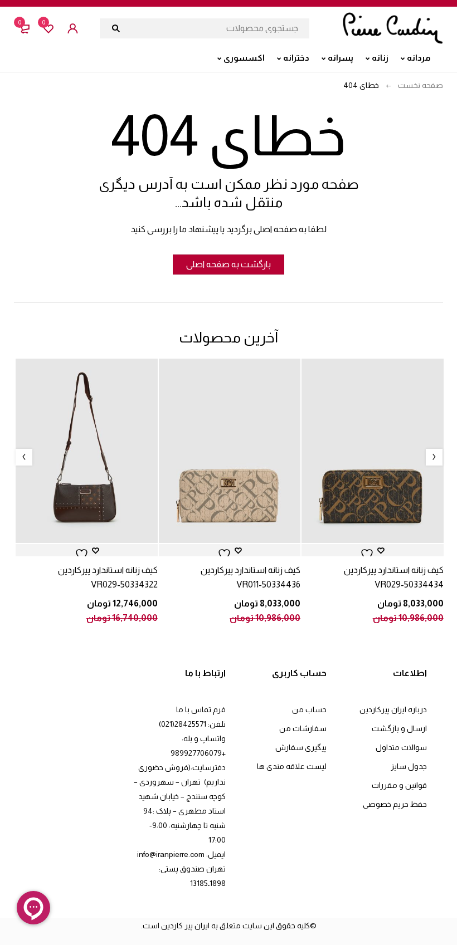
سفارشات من (303, 728)
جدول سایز (409, 766)
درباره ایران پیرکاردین (393, 709)
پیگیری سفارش (301, 747)
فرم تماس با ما (201, 709)
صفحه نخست (420, 85)
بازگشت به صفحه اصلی (228, 264)
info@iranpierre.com (171, 854)
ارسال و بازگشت (399, 728)
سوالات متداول (401, 747)
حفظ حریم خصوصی (395, 804)
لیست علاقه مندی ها (292, 766)
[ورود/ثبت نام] (72, 28)
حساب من (309, 709)
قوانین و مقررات (399, 785)
